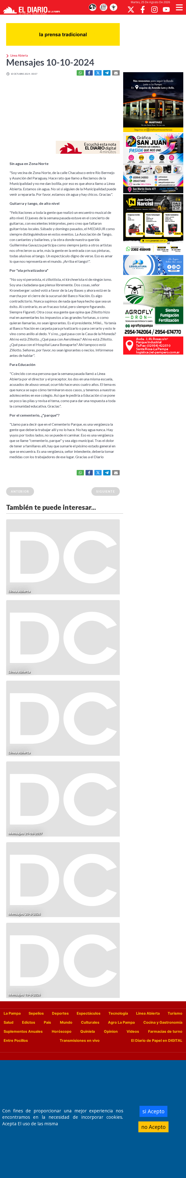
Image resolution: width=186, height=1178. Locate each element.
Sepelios (36, 1013)
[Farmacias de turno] (113, 7)
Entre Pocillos (16, 1040)
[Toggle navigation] (179, 7)
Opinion (111, 1031)
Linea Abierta (148, 1013)
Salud (8, 1022)
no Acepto (153, 1126)
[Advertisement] (154, 43)
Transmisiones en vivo (80, 1040)
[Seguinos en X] (131, 9)
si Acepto (153, 1111)
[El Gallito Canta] (93, 7)
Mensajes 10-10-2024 (50, 62)
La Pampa (12, 1013)
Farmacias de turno (165, 1031)
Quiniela (87, 1031)
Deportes (60, 1013)
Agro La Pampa (121, 1022)
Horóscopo (61, 1031)
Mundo (66, 1022)
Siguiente (105, 491)
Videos (133, 1031)
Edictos (28, 1022)
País (47, 1022)
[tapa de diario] (103, 7)
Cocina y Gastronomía (162, 1022)
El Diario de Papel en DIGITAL (156, 1040)
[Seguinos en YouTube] (166, 9)
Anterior (20, 491)
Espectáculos (88, 1013)
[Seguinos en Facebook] (142, 9)
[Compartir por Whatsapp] (80, 73)
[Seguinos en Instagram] (154, 9)
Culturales (90, 1022)
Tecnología (118, 1013)
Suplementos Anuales (23, 1031)
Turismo (175, 1013)
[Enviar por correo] (116, 73)
